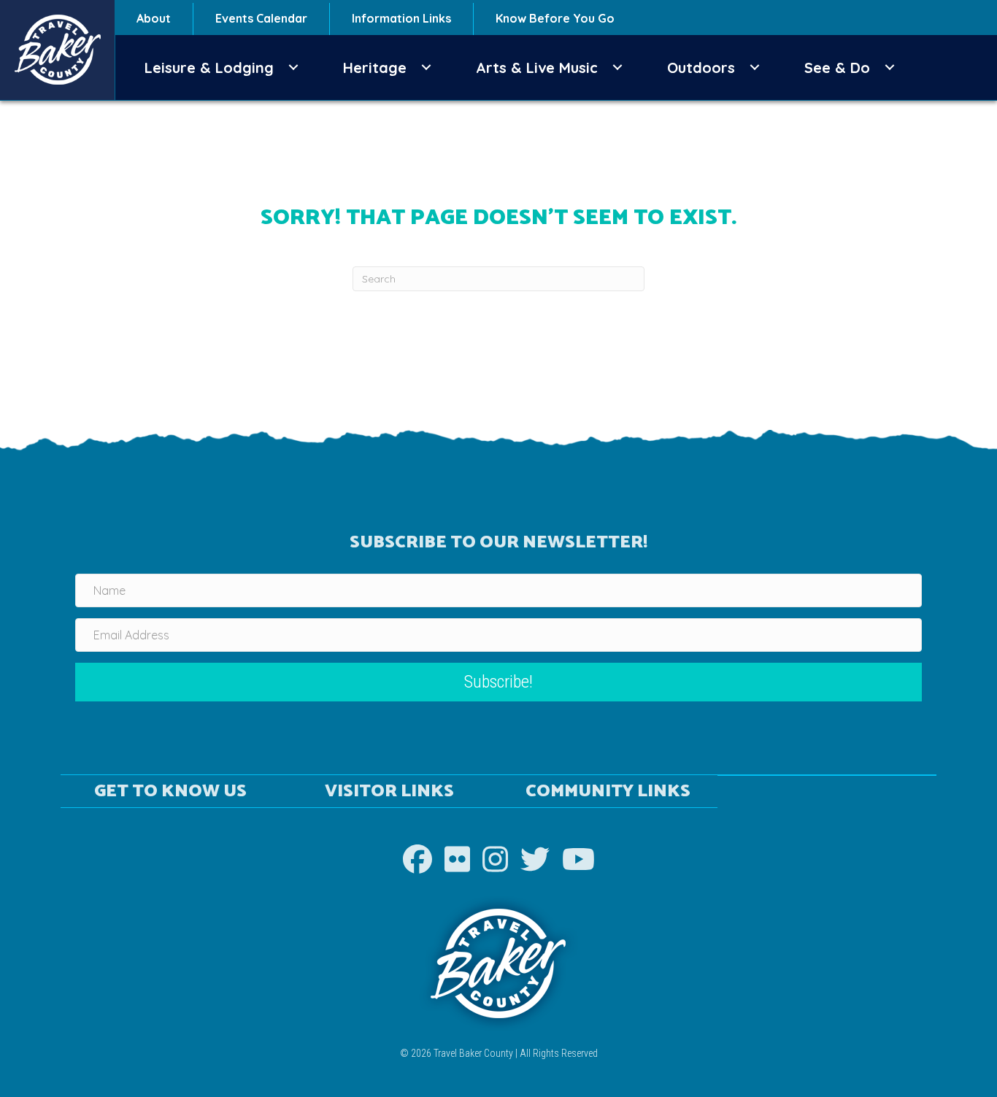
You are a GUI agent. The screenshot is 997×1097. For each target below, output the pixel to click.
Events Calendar (261, 18)
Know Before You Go (555, 18)
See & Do (837, 67)
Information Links (401, 18)
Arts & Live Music (537, 67)
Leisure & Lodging (209, 67)
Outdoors (701, 67)
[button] (293, 67)
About (153, 18)
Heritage (375, 67)
